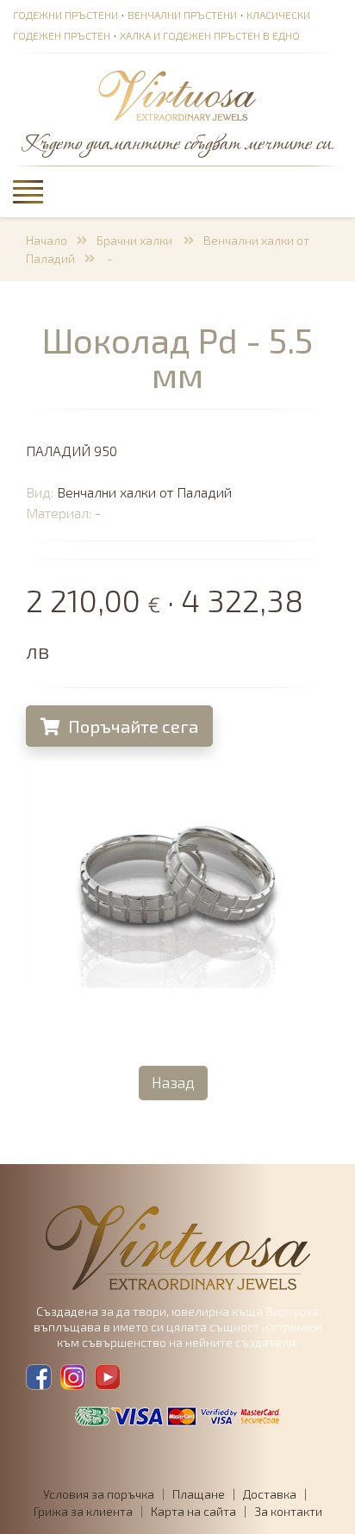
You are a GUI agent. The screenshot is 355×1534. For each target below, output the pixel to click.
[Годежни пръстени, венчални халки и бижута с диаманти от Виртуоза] (177, 96)
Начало (46, 240)
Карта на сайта (193, 1511)
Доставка (269, 1494)
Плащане (198, 1494)
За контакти (288, 1511)
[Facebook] (39, 1377)
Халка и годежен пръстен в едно (210, 35)
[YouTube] (108, 1377)
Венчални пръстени (182, 15)
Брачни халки (136, 240)
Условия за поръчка (98, 1494)
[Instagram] (73, 1377)
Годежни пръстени (65, 15)
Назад (173, 1082)
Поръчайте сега (131, 726)
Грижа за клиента (83, 1511)
